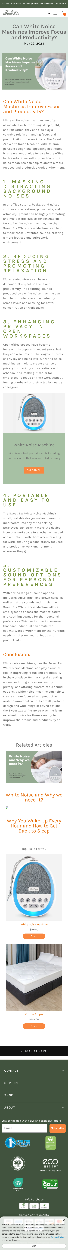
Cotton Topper (34, 1014)
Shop (34, 936)
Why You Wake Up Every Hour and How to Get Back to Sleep (34, 826)
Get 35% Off (34, 470)
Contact (11, 1070)
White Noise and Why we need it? (34, 797)
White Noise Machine (34, 924)
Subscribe (57, 1128)
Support (11, 1083)
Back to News (35, 1051)
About (9, 1107)
